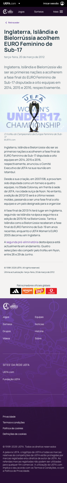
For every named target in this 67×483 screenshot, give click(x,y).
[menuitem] (23, 11)
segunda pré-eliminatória (22, 242)
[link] (21, 11)
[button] (57, 11)
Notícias (39, 324)
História (39, 331)
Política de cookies (13, 428)
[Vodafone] (51, 291)
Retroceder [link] (13, 22)
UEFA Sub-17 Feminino (8, 11)
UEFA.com (8, 372)
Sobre (38, 338)
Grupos (7, 331)
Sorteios (7, 324)
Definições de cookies (14, 433)
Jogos (6, 317)
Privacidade (9, 416)
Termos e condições (14, 422)
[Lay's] (39, 291)
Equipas (39, 317)
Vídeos (6, 338)
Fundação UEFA (11, 379)
